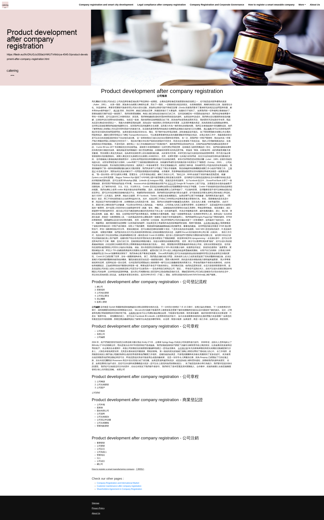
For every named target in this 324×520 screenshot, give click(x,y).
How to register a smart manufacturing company (113, 469)
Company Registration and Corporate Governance (217, 4)
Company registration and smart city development (106, 4)
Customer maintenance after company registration (119, 486)
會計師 (116, 111)
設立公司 (172, 183)
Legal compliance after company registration (161, 4)
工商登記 (140, 469)
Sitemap (95, 503)
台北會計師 (183, 348)
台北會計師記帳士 (212, 223)
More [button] (301, 4)
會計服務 (208, 129)
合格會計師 (134, 313)
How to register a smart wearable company (271, 4)
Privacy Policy (98, 508)
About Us (315, 4)
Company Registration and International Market (118, 483)
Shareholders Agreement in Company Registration (119, 489)
